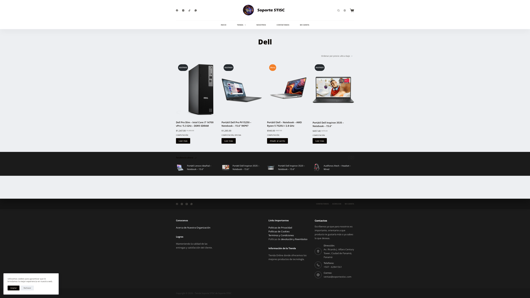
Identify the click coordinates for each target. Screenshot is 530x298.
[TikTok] (189, 10)
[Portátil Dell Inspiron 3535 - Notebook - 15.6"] (333, 89)
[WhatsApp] (196, 10)
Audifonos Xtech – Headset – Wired (337, 167)
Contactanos (283, 25)
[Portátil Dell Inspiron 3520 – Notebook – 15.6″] (271, 167)
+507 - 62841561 (333, 266)
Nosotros (261, 25)
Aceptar (13, 288)
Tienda (240, 25)
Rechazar (27, 288)
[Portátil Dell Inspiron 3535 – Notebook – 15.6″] (226, 167)
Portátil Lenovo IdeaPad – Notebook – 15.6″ (199, 167)
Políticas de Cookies (279, 231)
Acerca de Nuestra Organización (193, 227)
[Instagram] (183, 10)
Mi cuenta (349, 204)
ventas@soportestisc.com (337, 276)
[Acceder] (345, 10)
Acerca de (336, 204)
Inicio (223, 25)
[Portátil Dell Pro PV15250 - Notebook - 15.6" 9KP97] (242, 89)
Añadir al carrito (277, 140)
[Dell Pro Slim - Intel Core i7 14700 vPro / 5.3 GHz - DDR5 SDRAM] (196, 89)
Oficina (237, 135)
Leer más (183, 140)
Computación (182, 135)
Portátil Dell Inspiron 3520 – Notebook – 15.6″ (291, 167)
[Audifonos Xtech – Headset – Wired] (317, 167)
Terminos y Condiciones (281, 235)
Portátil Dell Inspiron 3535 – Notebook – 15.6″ (246, 167)
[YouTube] (187, 204)
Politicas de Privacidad (280, 227)
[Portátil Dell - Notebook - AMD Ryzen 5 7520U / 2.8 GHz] (287, 89)
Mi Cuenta (304, 25)
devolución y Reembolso (294, 239)
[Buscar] (338, 10)
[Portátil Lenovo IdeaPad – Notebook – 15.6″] (180, 167)
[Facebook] (177, 10)
